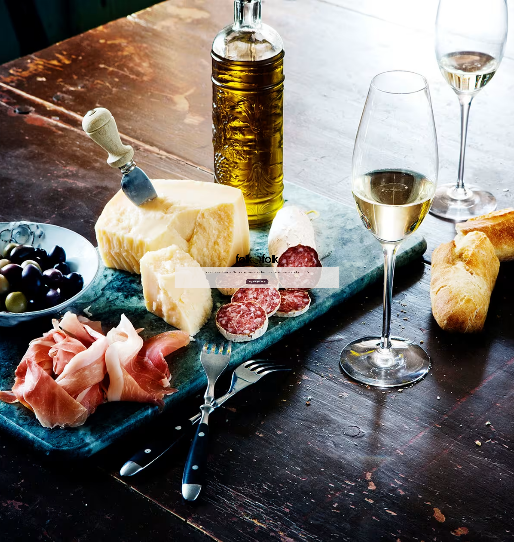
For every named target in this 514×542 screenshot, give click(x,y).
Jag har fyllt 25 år (257, 281)
